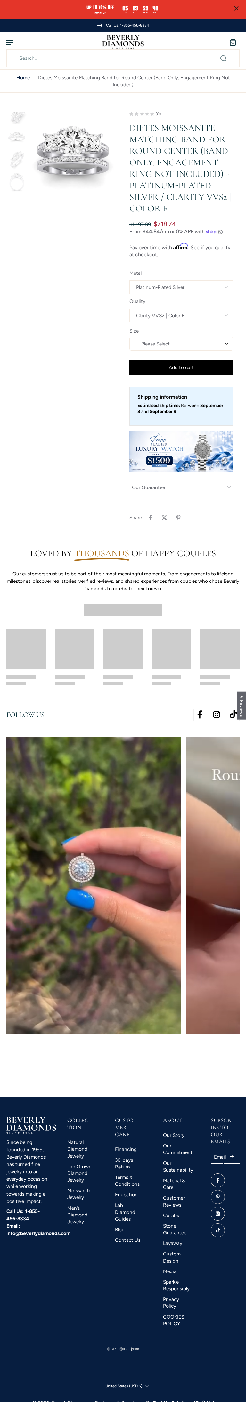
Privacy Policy (171, 1302)
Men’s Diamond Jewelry (77, 1214)
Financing (126, 1149)
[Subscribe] (232, 1157)
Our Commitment (177, 1149)
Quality (137, 301)
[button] (181, 367)
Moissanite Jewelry (79, 1194)
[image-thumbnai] (16, 113)
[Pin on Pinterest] (178, 518)
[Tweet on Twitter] (164, 518)
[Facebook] (218, 1180)
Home (23, 78)
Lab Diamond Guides (125, 1212)
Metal (135, 273)
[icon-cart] (233, 42)
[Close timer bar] (236, 8)
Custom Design (172, 1257)
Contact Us (127, 1240)
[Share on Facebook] (150, 518)
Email (220, 1157)
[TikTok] (218, 1230)
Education (126, 1195)
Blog (120, 1229)
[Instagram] (218, 1214)
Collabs (171, 1215)
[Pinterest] (218, 1197)
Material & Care (174, 1183)
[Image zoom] (73, 155)
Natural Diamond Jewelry (77, 1149)
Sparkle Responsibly (176, 1285)
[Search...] (223, 58)
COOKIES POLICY (173, 1320)
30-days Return (124, 1163)
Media (169, 1271)
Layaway (172, 1243)
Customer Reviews (174, 1201)
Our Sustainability (177, 1166)
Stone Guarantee (174, 1229)
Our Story (173, 1135)
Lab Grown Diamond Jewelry (79, 1173)
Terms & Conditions (127, 1180)
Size (134, 331)
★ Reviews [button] (241, 705)
